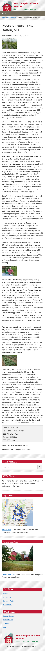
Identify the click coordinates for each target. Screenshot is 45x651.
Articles (6, 624)
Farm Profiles (12, 17)
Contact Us (7, 605)
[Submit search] (39, 467)
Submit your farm (8, 575)
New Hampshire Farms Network (25, 5)
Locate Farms (8, 616)
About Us (7, 597)
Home (4, 17)
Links (5, 627)
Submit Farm (8, 620)
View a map (6, 530)
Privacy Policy (9, 601)
